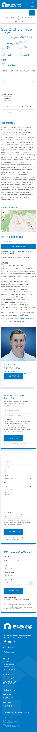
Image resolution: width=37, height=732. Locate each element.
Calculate (13, 591)
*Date (6, 475)
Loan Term (7, 556)
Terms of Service (13, 539)
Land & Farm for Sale (8, 664)
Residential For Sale (8, 663)
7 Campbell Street (8, 698)
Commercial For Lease (9, 669)
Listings (10, 318)
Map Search (19, 21)
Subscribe (13, 438)
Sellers (5, 651)
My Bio (26, 373)
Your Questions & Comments (13, 490)
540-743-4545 (11, 637)
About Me (5, 654)
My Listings (7, 371)
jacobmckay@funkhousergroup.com (19, 635)
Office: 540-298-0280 (9, 708)
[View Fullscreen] (3, 219)
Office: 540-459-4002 (9, 692)
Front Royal (29, 318)
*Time (6, 483)
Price (5, 565)
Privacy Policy (20, 431)
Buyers (5, 650)
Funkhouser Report (8, 652)
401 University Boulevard (10, 681)
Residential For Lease (9, 668)
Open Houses (28, 18)
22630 (5, 321)
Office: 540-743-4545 (8, 700)
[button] (32, 13)
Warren (21, 318)
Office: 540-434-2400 (9, 684)
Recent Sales (15, 371)
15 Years (16, 560)
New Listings (10, 18)
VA (16, 318)
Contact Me (14, 376)
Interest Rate (8, 580)
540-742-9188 (12, 368)
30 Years (8, 560)
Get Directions (18, 246)
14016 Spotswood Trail (9, 706)
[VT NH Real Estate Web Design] (18, 725)
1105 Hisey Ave (9, 690)
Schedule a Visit (25, 456)
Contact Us (11, 456)
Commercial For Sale (8, 666)
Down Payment (9, 572)
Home (3, 318)
